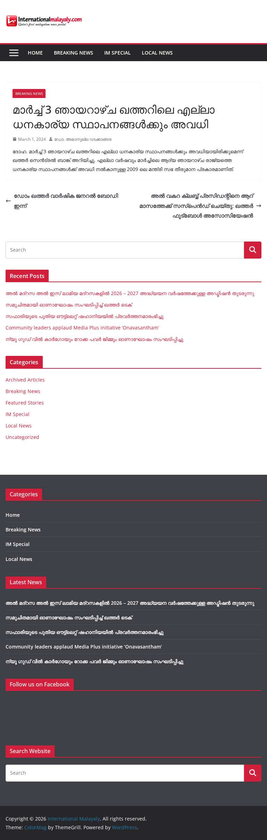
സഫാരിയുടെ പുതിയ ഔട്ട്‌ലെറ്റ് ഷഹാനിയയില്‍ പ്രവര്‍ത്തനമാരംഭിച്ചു (84, 316)
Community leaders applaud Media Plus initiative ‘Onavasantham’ (82, 327)
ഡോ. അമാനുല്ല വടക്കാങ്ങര (83, 139)
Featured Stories (25, 402)
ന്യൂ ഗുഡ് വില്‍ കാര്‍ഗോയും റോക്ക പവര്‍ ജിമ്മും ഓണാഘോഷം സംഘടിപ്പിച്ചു (94, 339)
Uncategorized (22, 437)
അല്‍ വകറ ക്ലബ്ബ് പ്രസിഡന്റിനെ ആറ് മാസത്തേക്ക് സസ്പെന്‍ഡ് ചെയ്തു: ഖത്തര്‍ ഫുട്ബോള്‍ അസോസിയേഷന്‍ (196, 206)
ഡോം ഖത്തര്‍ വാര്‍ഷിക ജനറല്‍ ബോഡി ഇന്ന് (66, 201)
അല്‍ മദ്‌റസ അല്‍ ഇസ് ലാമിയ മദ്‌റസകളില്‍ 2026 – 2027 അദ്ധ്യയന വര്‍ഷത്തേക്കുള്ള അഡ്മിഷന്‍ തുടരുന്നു (130, 293)
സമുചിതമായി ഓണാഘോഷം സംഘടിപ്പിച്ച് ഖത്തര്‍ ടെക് (69, 304)
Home (35, 52)
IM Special (117, 52)
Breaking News (73, 52)
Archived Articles (25, 379)
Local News (157, 52)
